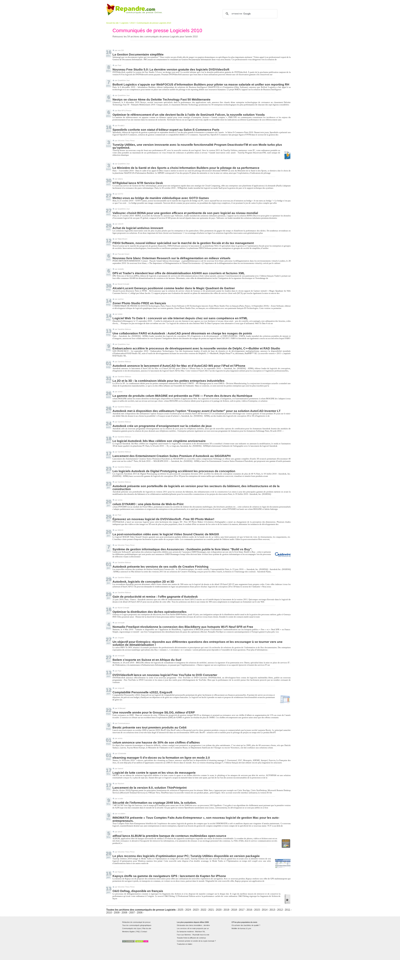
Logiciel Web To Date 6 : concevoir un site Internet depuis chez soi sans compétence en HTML (180, 318)
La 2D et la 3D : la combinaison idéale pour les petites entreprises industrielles (168, 380)
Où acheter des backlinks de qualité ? (246, 925)
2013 (272, 909)
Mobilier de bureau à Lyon (241, 928)
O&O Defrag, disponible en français (137, 891)
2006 (139, 912)
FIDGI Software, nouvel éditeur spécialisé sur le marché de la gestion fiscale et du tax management (183, 243)
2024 (188, 909)
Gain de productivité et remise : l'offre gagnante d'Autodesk (155, 596)
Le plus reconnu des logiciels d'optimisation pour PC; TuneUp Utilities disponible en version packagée (186, 856)
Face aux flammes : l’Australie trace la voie (193, 935)
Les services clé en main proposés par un (193, 928)
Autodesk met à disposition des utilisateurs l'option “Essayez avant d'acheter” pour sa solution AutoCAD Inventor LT (196, 411)
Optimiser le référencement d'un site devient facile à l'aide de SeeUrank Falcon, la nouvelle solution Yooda (188, 114)
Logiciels (124, 23)
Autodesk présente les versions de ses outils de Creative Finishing (160, 566)
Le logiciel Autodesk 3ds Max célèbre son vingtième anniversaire (159, 441)
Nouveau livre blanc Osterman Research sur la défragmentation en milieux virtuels (171, 258)
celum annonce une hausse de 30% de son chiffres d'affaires (156, 742)
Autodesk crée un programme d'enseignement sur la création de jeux (162, 426)
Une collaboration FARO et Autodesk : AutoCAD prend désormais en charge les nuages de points (182, 333)
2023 (196, 909)
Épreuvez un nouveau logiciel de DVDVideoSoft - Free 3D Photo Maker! (163, 519)
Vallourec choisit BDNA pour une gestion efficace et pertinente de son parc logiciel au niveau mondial (185, 213)
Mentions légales (128, 931)
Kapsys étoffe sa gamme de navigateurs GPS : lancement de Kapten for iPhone (169, 876)
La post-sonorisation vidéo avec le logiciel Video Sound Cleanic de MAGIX (165, 534)
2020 (219, 909)
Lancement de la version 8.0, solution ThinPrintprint (149, 787)
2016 (249, 909)
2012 (280, 909)
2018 (234, 909)
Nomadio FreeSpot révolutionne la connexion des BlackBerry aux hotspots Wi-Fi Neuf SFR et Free (182, 626)
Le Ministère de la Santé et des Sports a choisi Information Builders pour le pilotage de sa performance (185, 167)
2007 (132, 912)
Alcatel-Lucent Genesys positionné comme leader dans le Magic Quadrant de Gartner (173, 288)
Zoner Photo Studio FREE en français (139, 303)
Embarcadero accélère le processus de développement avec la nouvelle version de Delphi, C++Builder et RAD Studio (196, 348)
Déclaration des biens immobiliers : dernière (193, 925)
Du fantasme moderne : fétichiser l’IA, (191, 931)
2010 (132, 23)
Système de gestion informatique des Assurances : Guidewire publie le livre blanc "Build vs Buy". (182, 549)
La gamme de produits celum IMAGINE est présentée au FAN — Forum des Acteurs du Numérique (182, 395)
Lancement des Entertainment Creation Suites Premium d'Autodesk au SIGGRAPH (171, 456)
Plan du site (146, 928)
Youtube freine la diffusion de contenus (191, 938)
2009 (117, 912)
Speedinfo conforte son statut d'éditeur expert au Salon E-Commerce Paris (165, 129)
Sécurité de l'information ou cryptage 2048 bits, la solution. (154, 802)
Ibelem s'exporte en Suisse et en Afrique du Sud (146, 659)
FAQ (138, 931)
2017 (242, 909)
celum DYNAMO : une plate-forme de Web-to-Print (147, 504)
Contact (144, 931)
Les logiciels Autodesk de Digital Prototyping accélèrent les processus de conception (173, 471)
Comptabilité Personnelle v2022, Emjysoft (142, 692)
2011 (287, 909)
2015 (257, 909)
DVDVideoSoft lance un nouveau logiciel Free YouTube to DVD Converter (164, 675)
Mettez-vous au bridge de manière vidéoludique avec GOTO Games (160, 198)
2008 (124, 912)
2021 (211, 909)
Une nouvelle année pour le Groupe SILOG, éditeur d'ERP (153, 712)
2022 (203, 909)
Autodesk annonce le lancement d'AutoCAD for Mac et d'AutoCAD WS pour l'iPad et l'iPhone (178, 365)
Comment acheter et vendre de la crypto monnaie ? (196, 941)
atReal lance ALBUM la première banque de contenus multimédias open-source (169, 835)
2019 (226, 909)
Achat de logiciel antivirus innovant (137, 228)
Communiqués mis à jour (131, 928)
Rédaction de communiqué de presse (136, 922)
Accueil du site (112, 23)
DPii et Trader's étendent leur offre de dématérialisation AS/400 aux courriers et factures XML (178, 273)
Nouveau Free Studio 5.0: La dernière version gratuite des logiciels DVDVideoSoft (170, 69)
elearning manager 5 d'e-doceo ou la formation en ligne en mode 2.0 (161, 757)
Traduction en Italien (184, 944)
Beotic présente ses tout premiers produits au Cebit (149, 727)
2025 (180, 909)
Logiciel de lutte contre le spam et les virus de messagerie (154, 772)
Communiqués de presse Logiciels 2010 (154, 23)
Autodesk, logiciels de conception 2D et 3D (143, 581)
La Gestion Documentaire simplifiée (138, 54)
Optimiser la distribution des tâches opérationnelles (149, 611)
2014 (265, 909)
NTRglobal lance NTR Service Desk (137, 183)
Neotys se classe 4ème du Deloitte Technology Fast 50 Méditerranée (161, 99)
